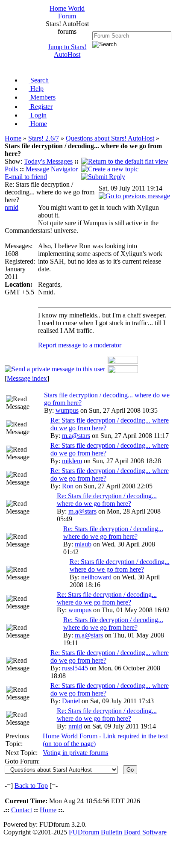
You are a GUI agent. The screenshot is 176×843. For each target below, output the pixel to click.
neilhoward (96, 577)
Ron (67, 486)
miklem (72, 460)
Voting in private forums (75, 752)
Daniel (71, 701)
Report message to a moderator (79, 345)
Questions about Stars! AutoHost (110, 138)
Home (38, 123)
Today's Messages (48, 161)
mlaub (83, 544)
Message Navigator (52, 169)
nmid (11, 207)
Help (36, 88)
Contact (21, 810)
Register (41, 106)
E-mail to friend (26, 176)
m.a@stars (76, 435)
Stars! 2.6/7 (43, 138)
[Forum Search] (131, 35)
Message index (27, 378)
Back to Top (31, 785)
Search (39, 80)
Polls (11, 169)
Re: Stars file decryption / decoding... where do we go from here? (107, 499)
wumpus (67, 410)
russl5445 (75, 668)
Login (38, 115)
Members (42, 97)
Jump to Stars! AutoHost (67, 50)
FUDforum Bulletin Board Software (118, 832)
